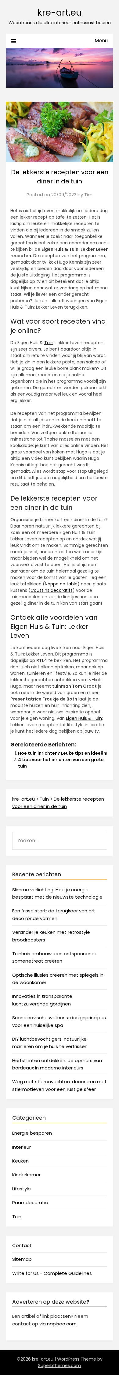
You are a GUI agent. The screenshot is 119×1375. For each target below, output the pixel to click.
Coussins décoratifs (52, 590)
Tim (88, 194)
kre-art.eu (59, 12)
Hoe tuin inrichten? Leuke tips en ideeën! (62, 753)
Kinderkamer (26, 1174)
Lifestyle (21, 1188)
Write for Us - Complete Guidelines (52, 1273)
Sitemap (22, 1259)
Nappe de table (61, 584)
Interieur (21, 1147)
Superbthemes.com (59, 1365)
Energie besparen (32, 1133)
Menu (101, 40)
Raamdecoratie (30, 1202)
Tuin (48, 343)
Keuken (20, 1161)
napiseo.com (62, 1324)
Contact (22, 1245)
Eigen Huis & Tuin (84, 718)
